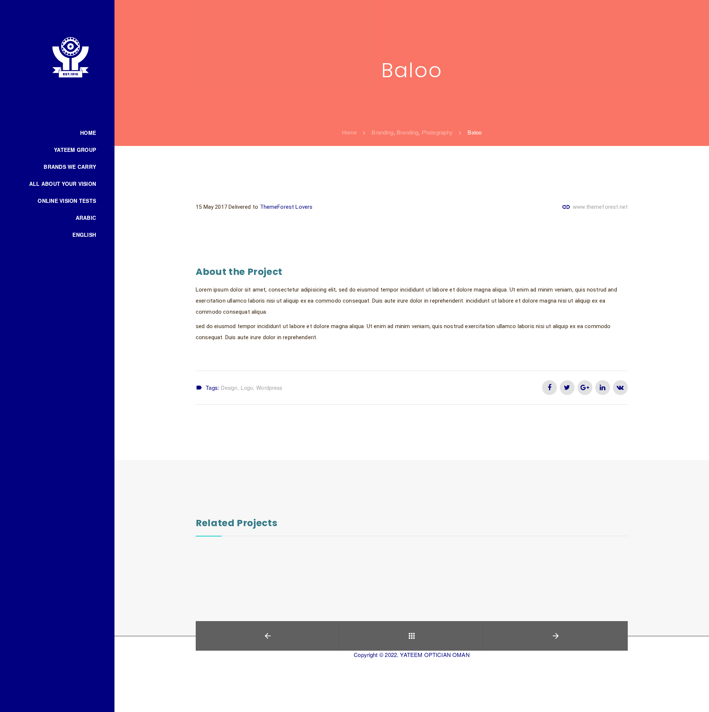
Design (229, 387)
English (84, 234)
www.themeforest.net (600, 207)
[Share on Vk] (620, 387)
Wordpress (269, 387)
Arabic (86, 217)
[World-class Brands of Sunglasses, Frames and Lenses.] (70, 57)
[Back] (411, 636)
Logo (247, 387)
